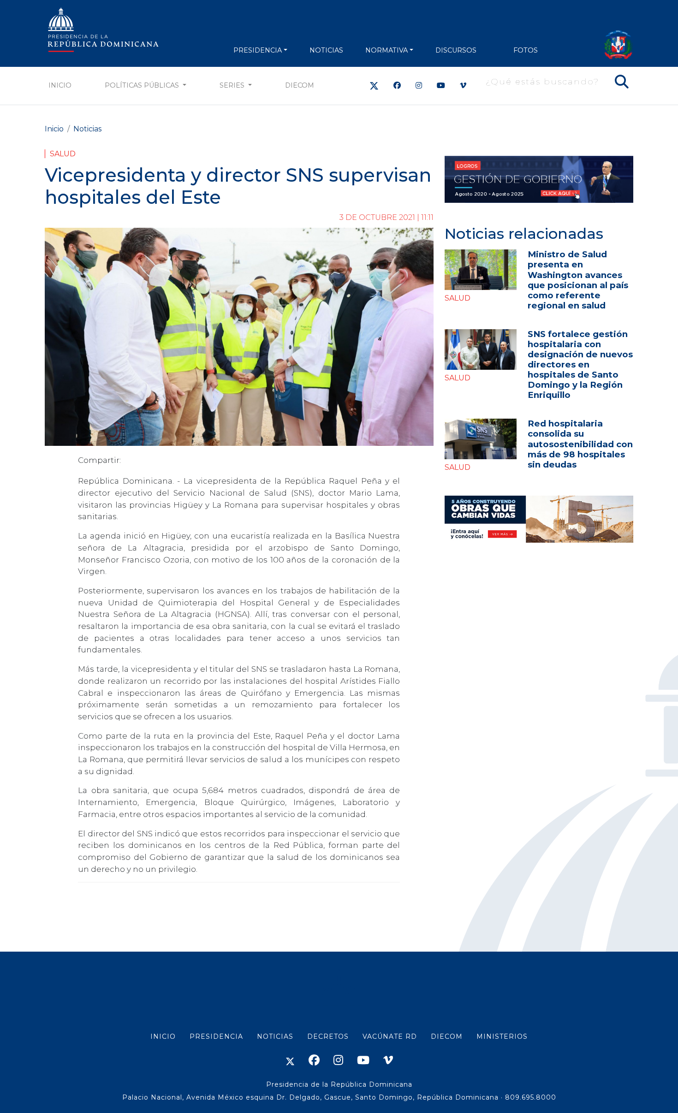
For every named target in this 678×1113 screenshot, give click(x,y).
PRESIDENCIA (257, 50)
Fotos (525, 50)
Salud (63, 153)
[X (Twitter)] (374, 85)
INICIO (163, 1036)
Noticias (87, 128)
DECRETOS (328, 1036)
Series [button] (233, 85)
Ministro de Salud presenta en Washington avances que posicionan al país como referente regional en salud (578, 279)
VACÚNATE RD (390, 1036)
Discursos (455, 50)
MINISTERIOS (502, 1036)
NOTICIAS (326, 50)
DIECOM (299, 85)
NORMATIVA (386, 50)
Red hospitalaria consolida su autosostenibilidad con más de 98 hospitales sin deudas (580, 443)
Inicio (59, 85)
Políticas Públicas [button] (143, 85)
